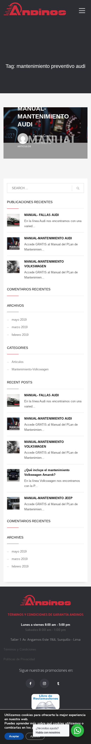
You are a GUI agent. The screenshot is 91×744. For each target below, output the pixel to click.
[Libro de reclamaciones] (46, 702)
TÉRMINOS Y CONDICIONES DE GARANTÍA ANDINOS (45, 615)
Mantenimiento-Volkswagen (30, 369)
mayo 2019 (19, 319)
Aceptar (14, 736)
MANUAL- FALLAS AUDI (41, 215)
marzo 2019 (20, 327)
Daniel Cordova (44, 136)
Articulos (24, 146)
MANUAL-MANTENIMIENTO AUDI (43, 116)
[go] (78, 188)
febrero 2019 (20, 335)
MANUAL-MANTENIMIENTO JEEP (48, 498)
